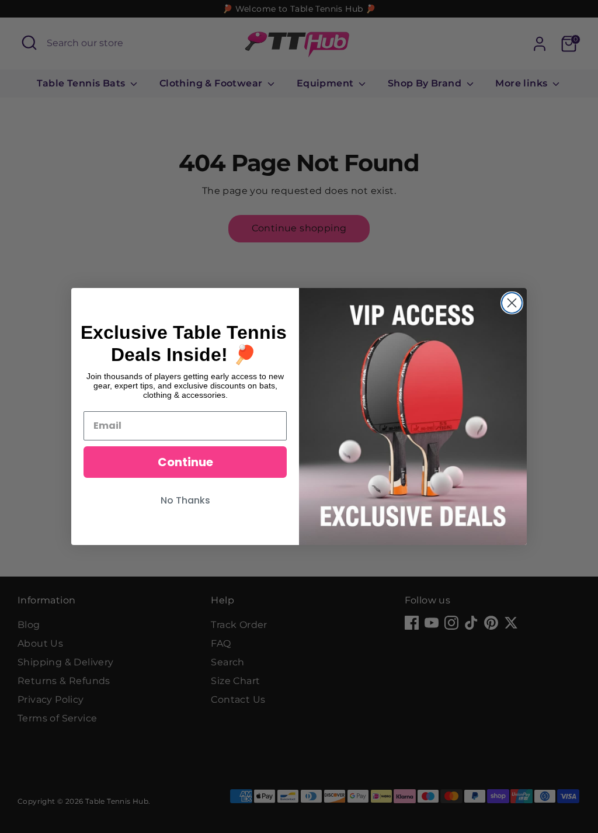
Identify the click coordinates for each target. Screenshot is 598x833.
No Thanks (185, 500)
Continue (185, 462)
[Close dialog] (512, 303)
